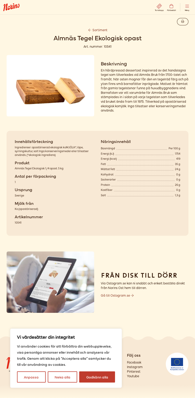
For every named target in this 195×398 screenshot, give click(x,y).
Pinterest (133, 371)
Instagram (135, 367)
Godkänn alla (97, 376)
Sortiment (99, 30)
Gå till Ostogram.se (116, 295)
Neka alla (62, 376)
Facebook (134, 362)
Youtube (133, 376)
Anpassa (31, 376)
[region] (66, 358)
